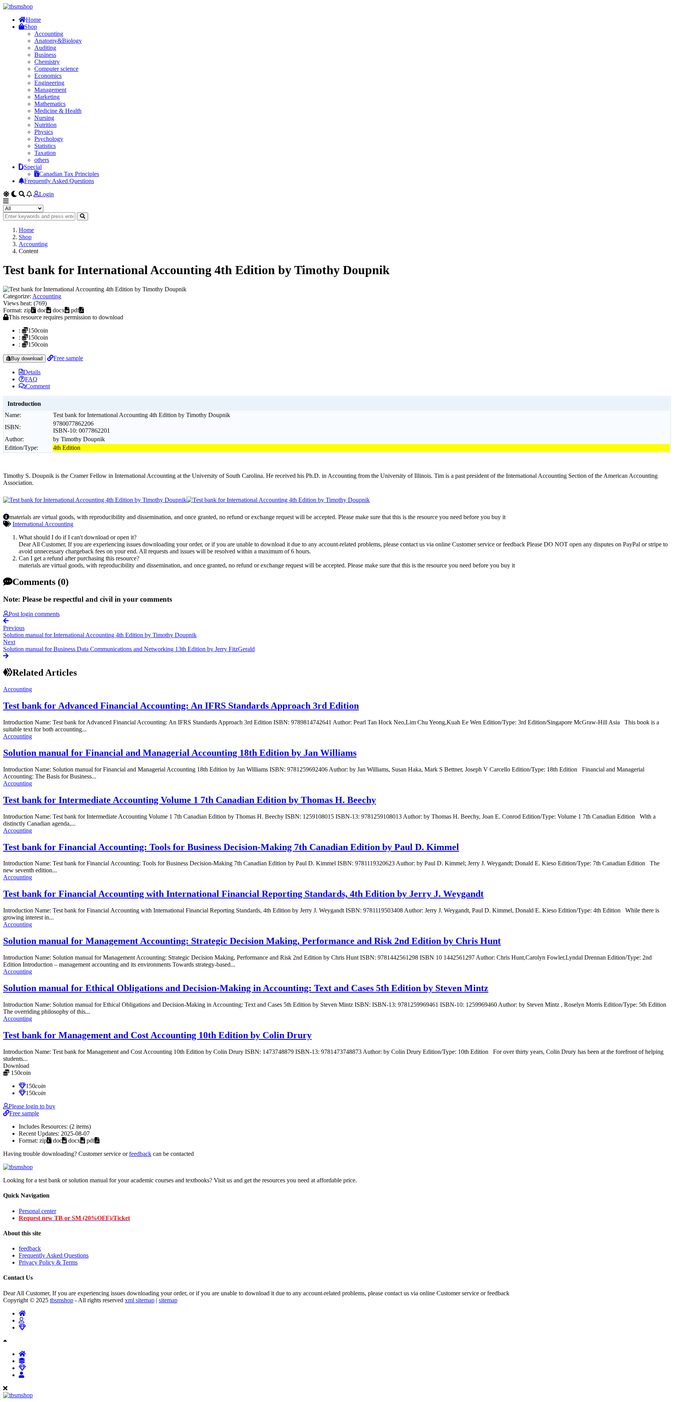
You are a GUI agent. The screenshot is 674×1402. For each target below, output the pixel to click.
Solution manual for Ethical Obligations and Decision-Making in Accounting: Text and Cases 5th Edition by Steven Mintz (245, 988)
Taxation (45, 153)
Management (50, 89)
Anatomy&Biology (58, 40)
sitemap (168, 1300)
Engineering (49, 82)
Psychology (48, 139)
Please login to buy (32, 1106)
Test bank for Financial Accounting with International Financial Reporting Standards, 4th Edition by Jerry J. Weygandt (243, 894)
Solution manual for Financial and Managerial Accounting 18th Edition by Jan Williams (180, 753)
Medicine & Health (58, 110)
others (41, 160)
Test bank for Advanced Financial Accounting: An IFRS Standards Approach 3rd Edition (181, 706)
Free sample (68, 358)
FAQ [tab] (31, 379)
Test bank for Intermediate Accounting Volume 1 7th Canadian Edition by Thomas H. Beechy (189, 800)
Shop (30, 26)
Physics (43, 132)
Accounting (48, 33)
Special (33, 167)
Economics (48, 75)
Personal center (37, 1211)
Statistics (45, 146)
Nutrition (45, 125)
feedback (140, 1153)
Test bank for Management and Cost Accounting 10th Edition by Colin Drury (157, 1035)
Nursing (44, 117)
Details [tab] (32, 372)
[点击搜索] (82, 216)
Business (45, 54)
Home (33, 19)
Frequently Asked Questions (59, 181)
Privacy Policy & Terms (48, 1262)
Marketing (47, 96)
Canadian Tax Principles (69, 174)
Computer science (56, 68)
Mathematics (50, 103)
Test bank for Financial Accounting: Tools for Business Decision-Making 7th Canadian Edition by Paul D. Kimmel (231, 847)
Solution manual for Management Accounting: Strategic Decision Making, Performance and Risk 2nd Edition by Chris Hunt (252, 941)
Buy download (27, 358)
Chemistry (47, 61)
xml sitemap (139, 1300)
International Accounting (42, 524)
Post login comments (34, 614)
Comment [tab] (38, 386)
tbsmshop (61, 1300)
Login (46, 194)
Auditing (45, 47)
